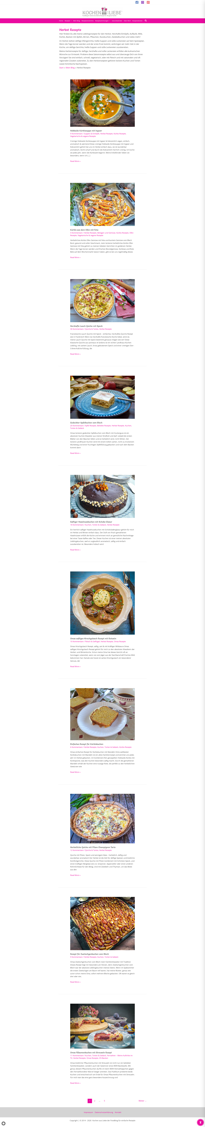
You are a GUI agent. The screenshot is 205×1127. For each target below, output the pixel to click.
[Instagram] (142, 2)
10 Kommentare (76, 641)
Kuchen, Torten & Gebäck (95, 525)
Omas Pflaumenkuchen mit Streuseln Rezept (91, 1052)
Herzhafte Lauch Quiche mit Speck (86, 326)
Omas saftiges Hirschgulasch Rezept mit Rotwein (93, 638)
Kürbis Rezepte (120, 133)
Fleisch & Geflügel (92, 641)
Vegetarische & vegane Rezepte (83, 136)
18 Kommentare (76, 525)
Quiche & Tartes (91, 329)
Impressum (88, 1112)
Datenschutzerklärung (104, 1112)
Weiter (143, 1100)
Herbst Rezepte (106, 133)
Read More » (75, 161)
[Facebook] (137, 2)
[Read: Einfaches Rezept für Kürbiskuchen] (102, 714)
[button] (146, 20)
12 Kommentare (76, 850)
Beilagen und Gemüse (106, 233)
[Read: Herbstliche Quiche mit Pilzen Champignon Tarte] (102, 818)
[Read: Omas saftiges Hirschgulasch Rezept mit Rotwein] (102, 603)
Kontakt (118, 1112)
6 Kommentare (76, 747)
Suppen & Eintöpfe (91, 133)
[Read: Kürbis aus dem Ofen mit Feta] (102, 204)
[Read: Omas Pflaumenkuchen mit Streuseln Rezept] (102, 1026)
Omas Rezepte (120, 641)
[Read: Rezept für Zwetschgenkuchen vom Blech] (102, 923)
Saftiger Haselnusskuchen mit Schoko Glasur (91, 522)
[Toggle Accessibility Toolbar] (200, 1122)
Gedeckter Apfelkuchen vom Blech (86, 422)
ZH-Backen (103, 1058)
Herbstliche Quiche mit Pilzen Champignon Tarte (93, 847)
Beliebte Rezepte (104, 425)
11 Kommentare (76, 1055)
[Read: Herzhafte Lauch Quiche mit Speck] (102, 300)
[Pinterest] (148, 2)
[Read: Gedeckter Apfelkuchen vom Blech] (102, 397)
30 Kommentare (76, 329)
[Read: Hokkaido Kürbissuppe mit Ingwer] (102, 103)
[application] (71, 20)
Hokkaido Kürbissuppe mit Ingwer (86, 130)
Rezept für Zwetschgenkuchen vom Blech (89, 954)
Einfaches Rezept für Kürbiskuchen (86, 744)
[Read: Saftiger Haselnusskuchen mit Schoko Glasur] (102, 496)
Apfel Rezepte (90, 425)
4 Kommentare (76, 233)
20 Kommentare (76, 425)
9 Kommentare (76, 133)
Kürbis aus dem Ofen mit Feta (84, 230)
